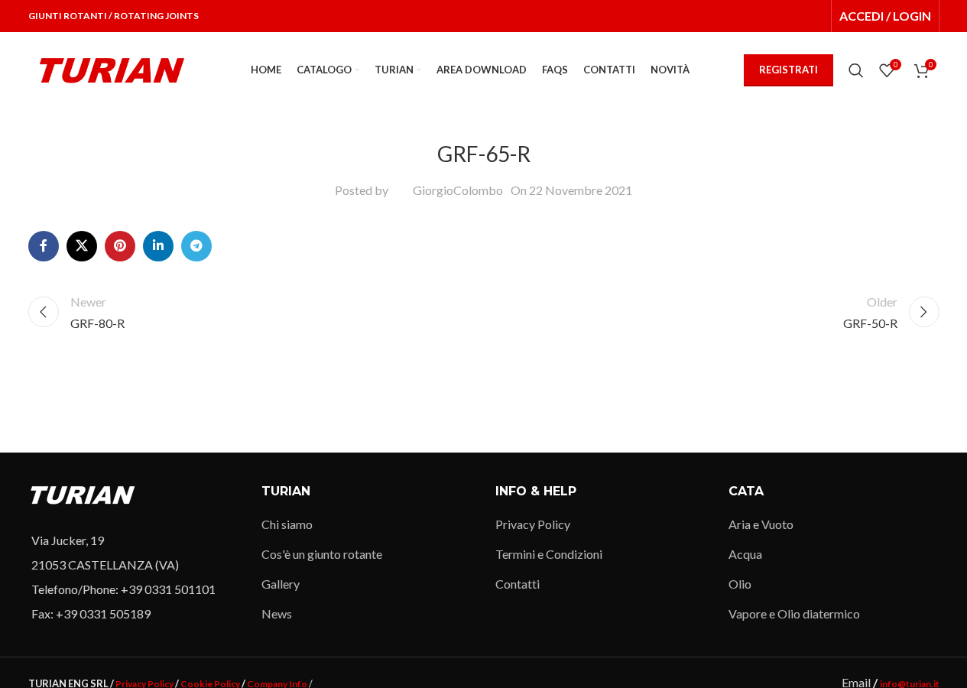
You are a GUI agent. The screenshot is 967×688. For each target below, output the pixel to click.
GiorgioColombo (458, 190)
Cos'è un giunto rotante (321, 554)
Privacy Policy (532, 524)
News (276, 613)
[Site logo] (112, 68)
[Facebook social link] (43, 246)
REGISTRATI (788, 69)
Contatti (517, 583)
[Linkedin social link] (158, 246)
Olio (739, 583)
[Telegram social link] (196, 246)
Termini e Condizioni (548, 554)
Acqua (745, 554)
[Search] (856, 70)
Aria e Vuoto (760, 524)
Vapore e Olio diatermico (794, 613)
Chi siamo (287, 524)
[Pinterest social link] (120, 246)
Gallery (280, 583)
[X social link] (82, 246)
